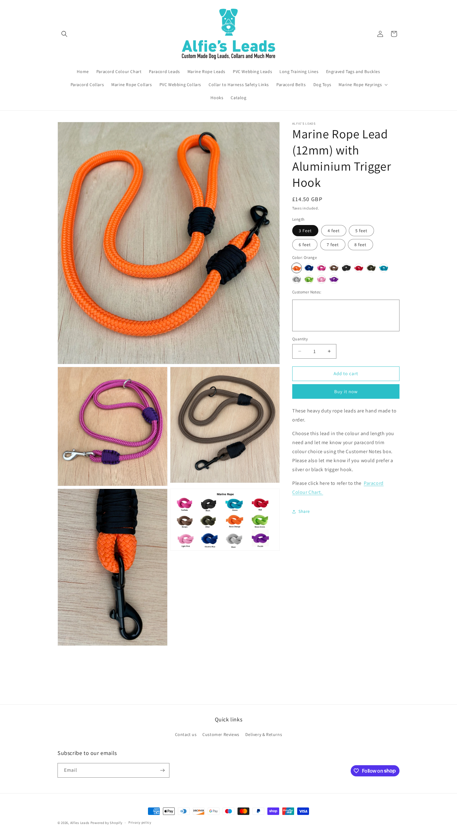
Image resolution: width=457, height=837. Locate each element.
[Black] (346, 268)
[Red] (358, 268)
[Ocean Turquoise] (383, 268)
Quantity (300, 339)
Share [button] (304, 511)
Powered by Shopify (106, 823)
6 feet (305, 244)
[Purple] (334, 279)
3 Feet (305, 230)
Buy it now (346, 391)
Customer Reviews (220, 734)
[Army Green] (371, 268)
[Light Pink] (321, 279)
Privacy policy (139, 822)
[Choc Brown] (334, 268)
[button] (64, 34)
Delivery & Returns (263, 734)
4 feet (334, 230)
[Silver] (296, 279)
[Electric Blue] (309, 268)
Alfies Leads (80, 823)
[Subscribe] (162, 770)
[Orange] (296, 268)
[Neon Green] (309, 279)
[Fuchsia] (321, 268)
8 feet (360, 244)
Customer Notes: (306, 292)
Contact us (186, 734)
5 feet (361, 230)
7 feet (333, 244)
